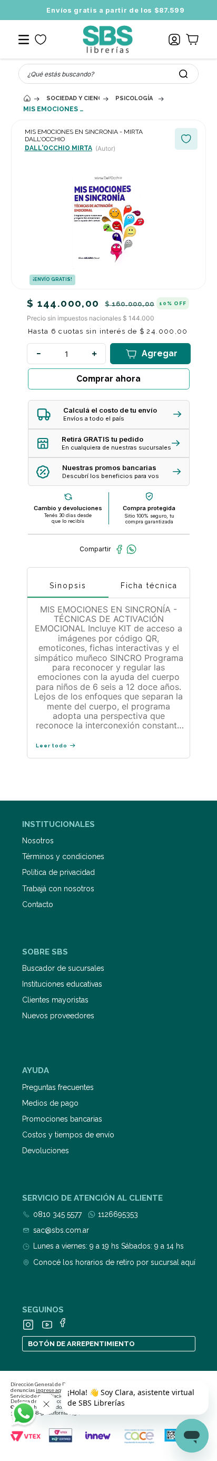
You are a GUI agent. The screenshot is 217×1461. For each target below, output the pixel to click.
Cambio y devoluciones (68, 508)
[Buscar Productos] (183, 73)
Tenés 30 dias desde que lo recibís (68, 518)
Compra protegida (149, 508)
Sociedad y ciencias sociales (73, 98)
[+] (94, 354)
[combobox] (108, 74)
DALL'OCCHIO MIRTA (58, 148)
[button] (109, 414)
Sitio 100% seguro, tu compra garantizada (149, 518)
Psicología (134, 98)
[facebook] (119, 549)
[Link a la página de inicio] (27, 98)
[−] (38, 354)
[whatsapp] (131, 549)
